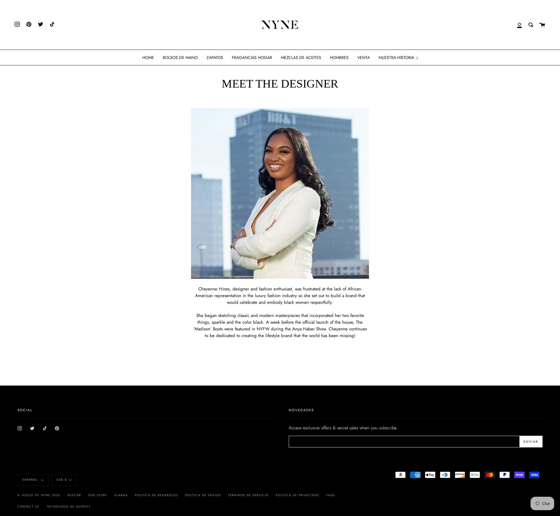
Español (30, 480)
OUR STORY (97, 495)
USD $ (62, 480)
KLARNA (121, 495)
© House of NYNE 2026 (39, 495)
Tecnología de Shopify (69, 507)
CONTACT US (28, 507)
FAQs (330, 495)
